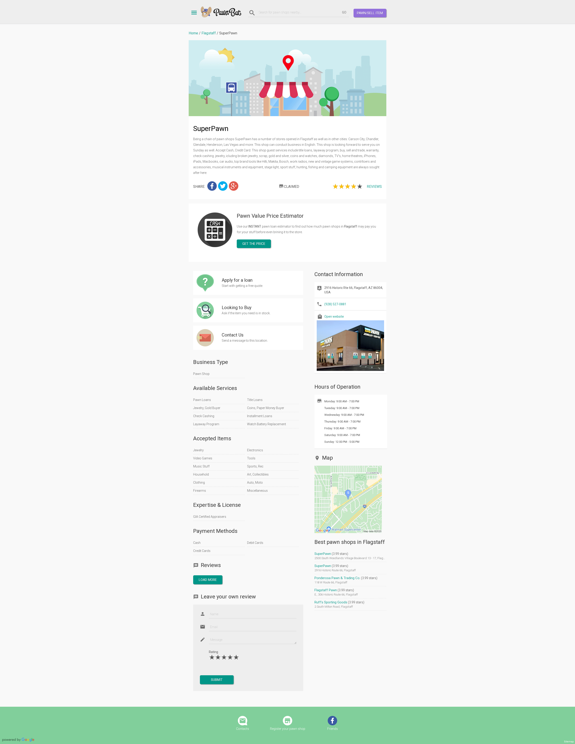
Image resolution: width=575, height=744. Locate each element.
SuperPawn (322, 554)
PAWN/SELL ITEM (370, 13)
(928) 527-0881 (335, 304)
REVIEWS (374, 186)
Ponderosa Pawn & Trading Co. (337, 578)
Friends (332, 729)
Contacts (242, 729)
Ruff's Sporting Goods (330, 602)
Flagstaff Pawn (325, 590)
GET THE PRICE (253, 244)
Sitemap (569, 741)
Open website (334, 316)
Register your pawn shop (287, 729)
